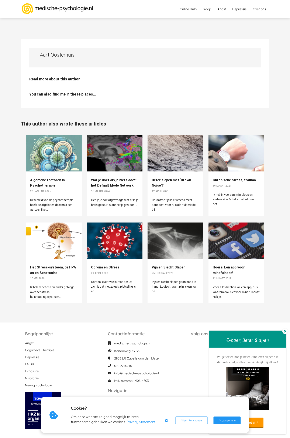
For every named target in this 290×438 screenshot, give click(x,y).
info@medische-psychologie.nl (136, 373)
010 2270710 (123, 366)
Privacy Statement (141, 422)
